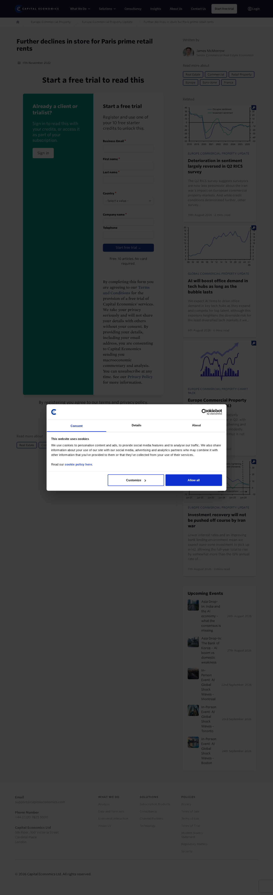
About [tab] (196, 425)
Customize (133, 480)
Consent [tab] (77, 425)
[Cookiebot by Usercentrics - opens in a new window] (204, 412)
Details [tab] (136, 425)
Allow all (194, 480)
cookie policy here (78, 464)
